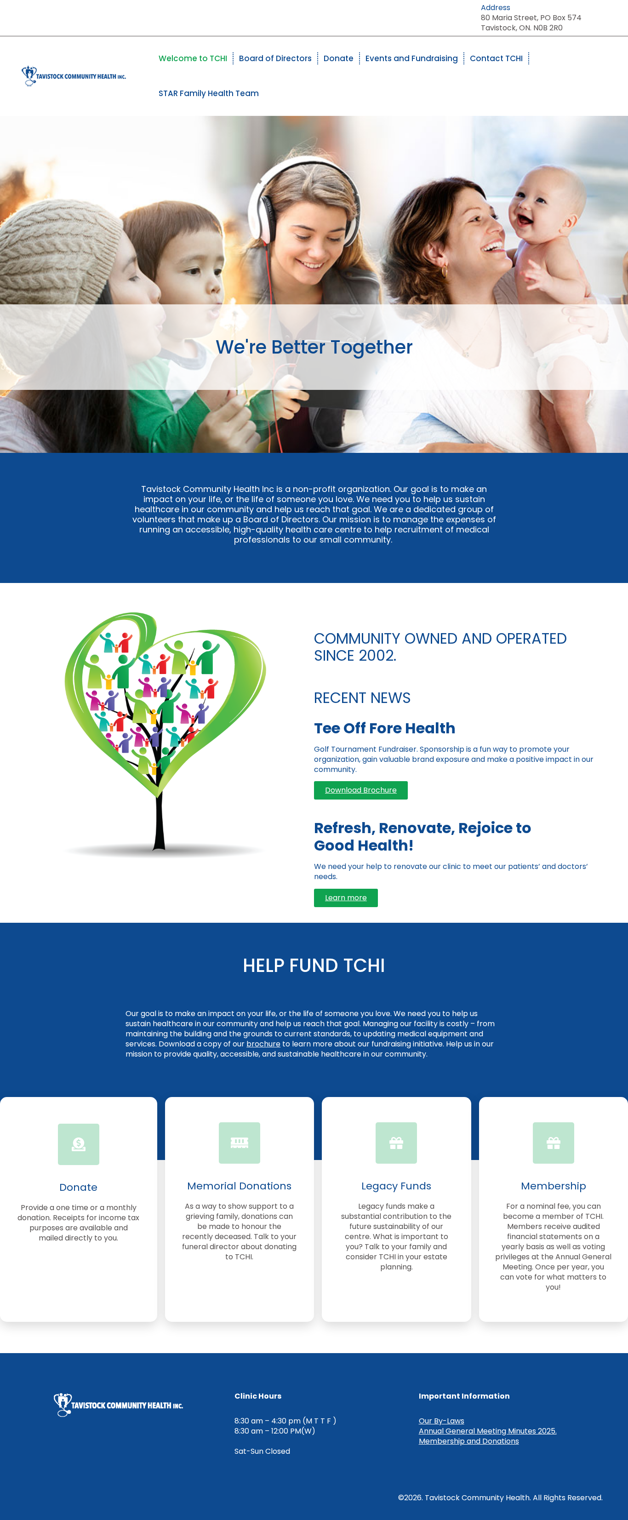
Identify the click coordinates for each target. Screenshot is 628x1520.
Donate (339, 58)
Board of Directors (275, 58)
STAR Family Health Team (209, 93)
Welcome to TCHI (193, 58)
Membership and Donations (469, 1441)
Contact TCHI (496, 58)
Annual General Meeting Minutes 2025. (488, 1431)
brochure (263, 1044)
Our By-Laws (441, 1421)
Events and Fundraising (411, 58)
